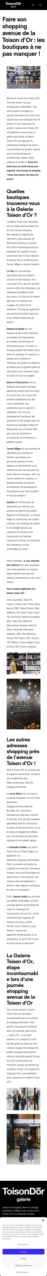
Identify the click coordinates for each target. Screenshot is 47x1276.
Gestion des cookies (22, 1272)
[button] (43, 1220)
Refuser (23, 1258)
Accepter (23, 1251)
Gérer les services (23, 1244)
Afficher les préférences (23, 1265)
